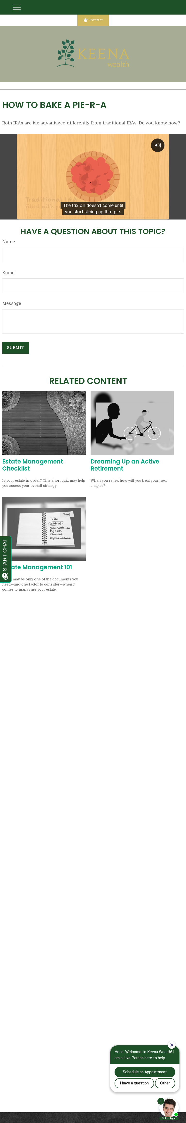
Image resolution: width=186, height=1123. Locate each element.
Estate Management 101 (37, 567)
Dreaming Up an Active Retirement (125, 464)
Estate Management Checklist (32, 464)
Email (8, 272)
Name (8, 241)
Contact (96, 20)
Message (11, 303)
